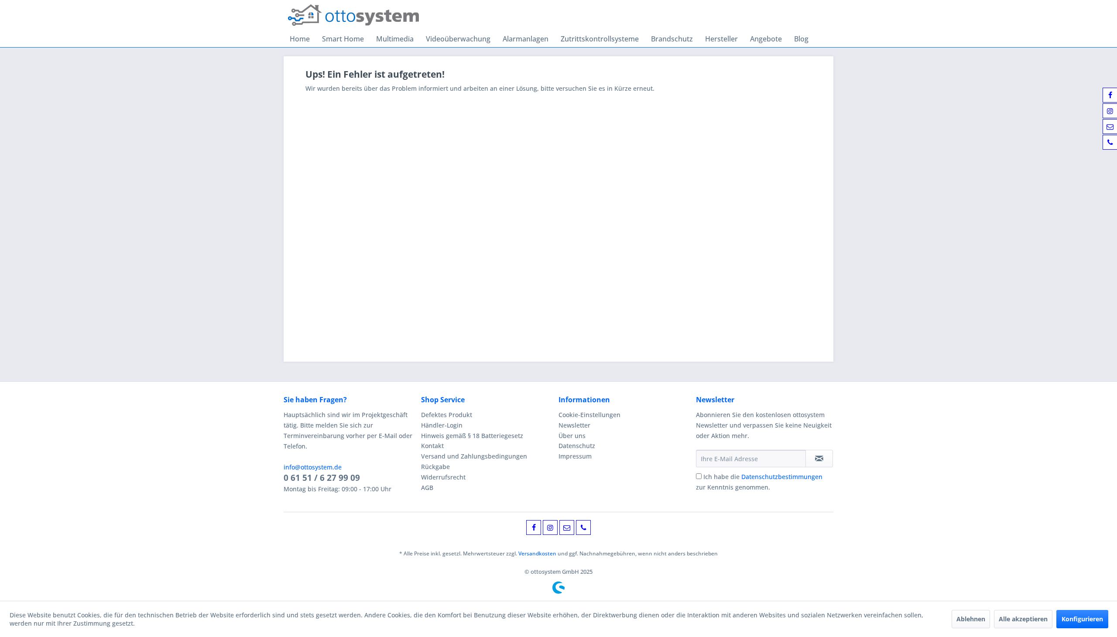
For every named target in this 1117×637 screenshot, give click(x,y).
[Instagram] (550, 527)
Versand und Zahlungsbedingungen (474, 456)
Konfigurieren (1082, 619)
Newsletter (574, 425)
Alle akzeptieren (1023, 619)
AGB (427, 487)
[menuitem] (300, 39)
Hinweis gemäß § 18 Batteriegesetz (472, 436)
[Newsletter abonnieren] (819, 458)
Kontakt (432, 446)
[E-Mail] (567, 527)
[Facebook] (534, 527)
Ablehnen (970, 619)
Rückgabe (435, 466)
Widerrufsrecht (443, 477)
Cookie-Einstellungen (589, 415)
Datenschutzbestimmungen (781, 477)
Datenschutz (576, 446)
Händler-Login (442, 425)
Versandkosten (537, 553)
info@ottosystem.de (313, 467)
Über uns (572, 436)
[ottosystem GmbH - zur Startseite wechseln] (353, 15)
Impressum (575, 456)
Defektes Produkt (446, 415)
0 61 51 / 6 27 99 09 (322, 477)
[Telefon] (583, 527)
